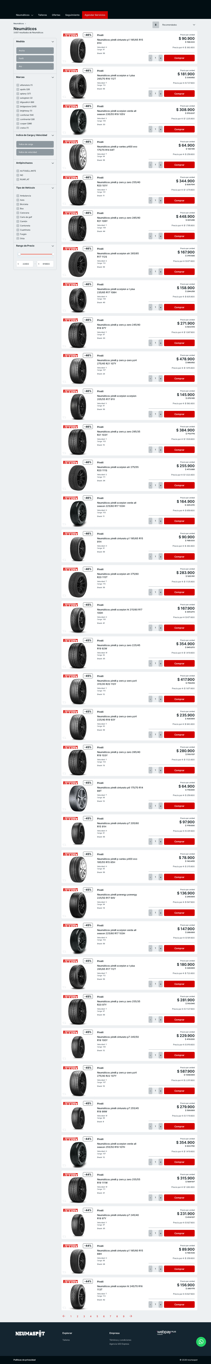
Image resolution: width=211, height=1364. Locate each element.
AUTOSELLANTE (28, 171)
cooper (26, 123)
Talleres (42, 14)
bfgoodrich (27, 102)
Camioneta (25, 225)
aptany (25, 93)
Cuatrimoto (25, 230)
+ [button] (160, 58)
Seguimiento (72, 14)
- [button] (150, 58)
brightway (26, 110)
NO (21, 175)
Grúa (22, 238)
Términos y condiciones (120, 1340)
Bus (22, 208)
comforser (27, 115)
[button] (35, 41)
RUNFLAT (24, 179)
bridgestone (28, 106)
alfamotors (26, 85)
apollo (25, 89)
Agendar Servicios (95, 14)
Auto (22, 200)
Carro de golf (26, 217)
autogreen (26, 98)
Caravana (24, 213)
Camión (23, 221)
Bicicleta (24, 204)
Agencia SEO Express (119, 1344)
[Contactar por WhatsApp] (201, 1342)
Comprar (179, 58)
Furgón (23, 234)
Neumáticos (23, 14)
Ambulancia (25, 195)
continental (27, 119)
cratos (24, 128)
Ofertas (56, 14)
